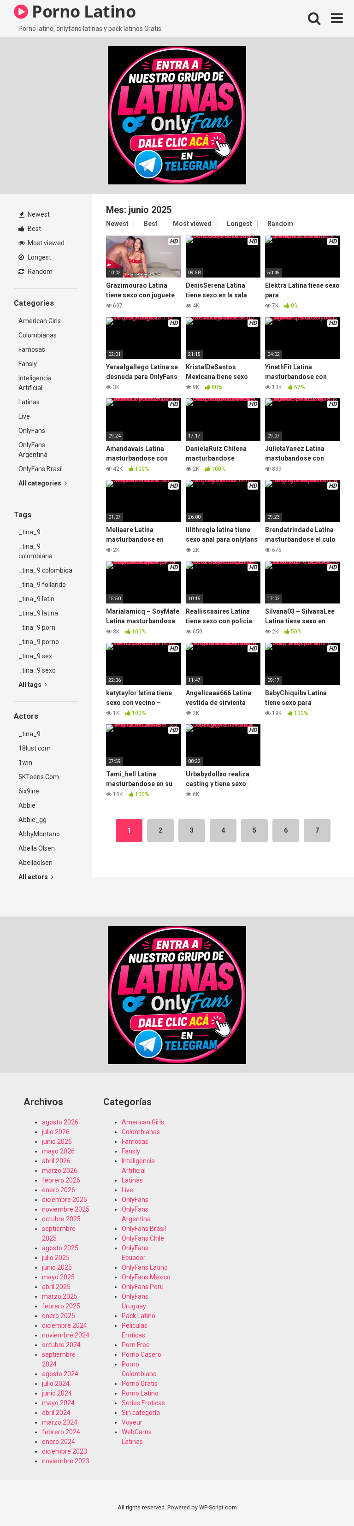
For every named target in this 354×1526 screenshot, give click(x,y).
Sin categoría (141, 1412)
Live (24, 416)
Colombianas (37, 335)
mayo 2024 (58, 1403)
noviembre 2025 (65, 1209)
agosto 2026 (60, 1122)
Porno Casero (141, 1354)
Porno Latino (140, 1393)
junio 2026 (57, 1141)
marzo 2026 (59, 1170)
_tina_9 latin (36, 599)
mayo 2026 (58, 1151)
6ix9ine (28, 791)
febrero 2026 (61, 1180)
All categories (40, 483)
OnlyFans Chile (143, 1238)
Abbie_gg (32, 819)
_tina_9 (29, 532)
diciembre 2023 (64, 1451)
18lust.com (34, 748)
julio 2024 (56, 1383)
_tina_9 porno (38, 641)
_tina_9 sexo (37, 670)
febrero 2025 (61, 1306)
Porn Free (136, 1345)
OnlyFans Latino (145, 1267)
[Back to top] (323, 1498)
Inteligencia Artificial (35, 382)
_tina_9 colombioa (45, 570)
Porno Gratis (140, 1383)
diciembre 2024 (64, 1325)
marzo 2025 (59, 1296)
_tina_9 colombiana (35, 551)
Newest (38, 214)
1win (25, 762)
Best (33, 228)
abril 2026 (56, 1161)
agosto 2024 (60, 1374)
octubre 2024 (61, 1345)
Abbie (26, 805)
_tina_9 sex (35, 656)
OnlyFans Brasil (40, 469)
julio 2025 (56, 1257)
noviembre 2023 (65, 1461)
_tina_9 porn (36, 627)
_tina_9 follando (42, 584)
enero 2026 (58, 1190)
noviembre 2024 (65, 1335)
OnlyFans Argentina (32, 449)
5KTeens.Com (38, 777)
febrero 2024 (61, 1432)
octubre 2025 (61, 1219)
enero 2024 (58, 1441)
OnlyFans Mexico (146, 1277)
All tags (30, 684)
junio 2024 (57, 1393)
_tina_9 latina (38, 613)
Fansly (27, 363)
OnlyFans (31, 430)
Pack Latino (138, 1315)
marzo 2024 (59, 1422)
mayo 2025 (58, 1277)
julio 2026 (56, 1132)
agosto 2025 (60, 1248)
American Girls (39, 321)
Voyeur (132, 1422)
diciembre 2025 (64, 1199)
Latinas (29, 402)
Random (39, 271)
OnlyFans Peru (143, 1286)
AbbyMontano (39, 834)
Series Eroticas (143, 1403)
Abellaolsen (35, 862)
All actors (33, 877)
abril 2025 (56, 1286)
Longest (38, 257)
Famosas (31, 349)
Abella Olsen (36, 848)
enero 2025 (58, 1315)
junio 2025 (57, 1267)
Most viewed (45, 243)
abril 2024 (56, 1412)
